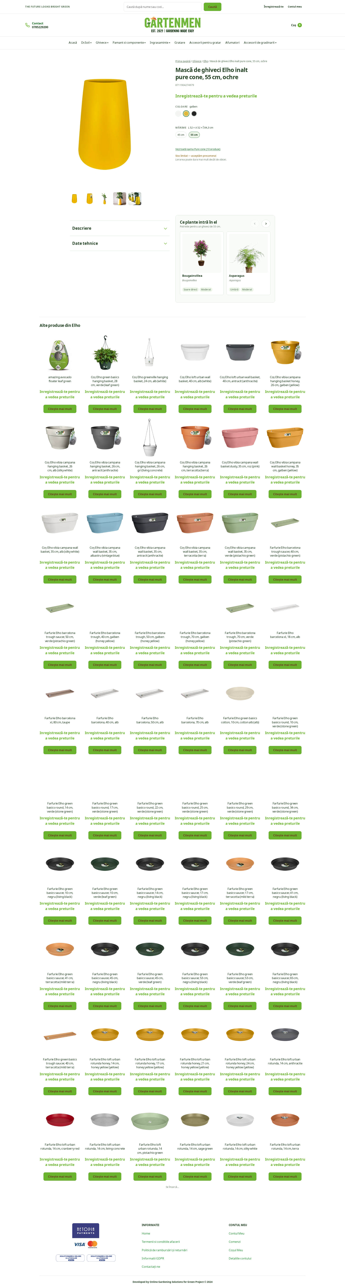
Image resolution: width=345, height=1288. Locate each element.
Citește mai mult (60, 408)
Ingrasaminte (159, 42)
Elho (205, 61)
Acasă (73, 42)
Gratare (179, 42)
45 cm (181, 134)
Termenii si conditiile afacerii (161, 1241)
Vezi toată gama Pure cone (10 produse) (197, 149)
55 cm (194, 134)
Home (146, 1233)
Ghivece (101, 42)
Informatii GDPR (153, 1258)
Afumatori (232, 42)
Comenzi (235, 1241)
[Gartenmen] (173, 24)
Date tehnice (85, 243)
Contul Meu (236, 1233)
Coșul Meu (236, 1250)
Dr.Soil (85, 42)
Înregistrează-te (274, 6)
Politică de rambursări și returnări (164, 1250)
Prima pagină (182, 61)
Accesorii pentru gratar (205, 42)
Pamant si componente (128, 42)
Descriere (81, 228)
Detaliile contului (240, 1258)
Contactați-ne (151, 1266)
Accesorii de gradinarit (259, 42)
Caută (212, 6)
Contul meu (295, 6)
